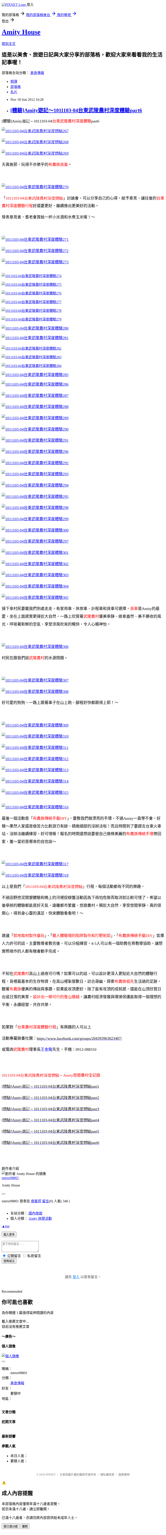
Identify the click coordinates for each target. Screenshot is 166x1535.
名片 (13, 92)
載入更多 (9, 1234)
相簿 (13, 81)
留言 (45, 1201)
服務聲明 (124, 1474)
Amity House (21, 32)
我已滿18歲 (10, 1526)
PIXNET (51, 1474)
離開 (25, 1526)
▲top (6, 1226)
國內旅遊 (35, 1213)
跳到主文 (9, 44)
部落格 (15, 87)
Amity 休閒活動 (40, 1218)
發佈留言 (9, 1261)
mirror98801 (10, 1178)
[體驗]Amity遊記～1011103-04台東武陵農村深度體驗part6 (76, 110)
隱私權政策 (107, 1474)
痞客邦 (36, 1201)
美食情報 (37, 73)
